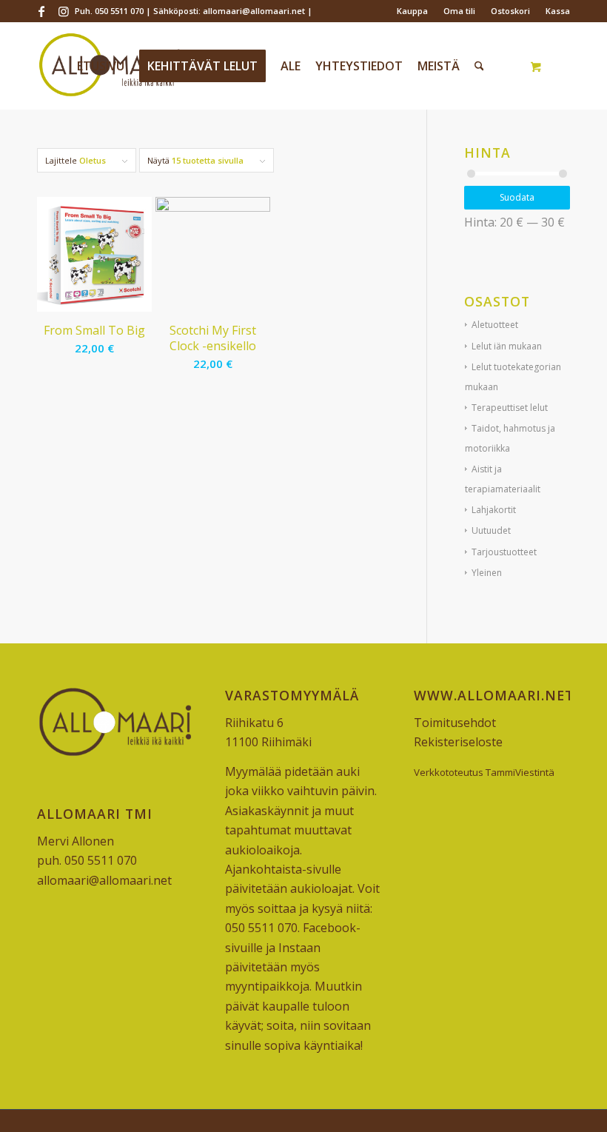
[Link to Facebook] (41, 11)
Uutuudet (491, 530)
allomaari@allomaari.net (104, 880)
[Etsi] (479, 66)
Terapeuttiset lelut (510, 407)
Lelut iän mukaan (507, 346)
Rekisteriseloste (458, 742)
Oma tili (459, 10)
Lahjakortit (494, 509)
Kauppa (412, 10)
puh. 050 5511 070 (87, 860)
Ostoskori (510, 10)
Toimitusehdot (455, 722)
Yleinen (487, 572)
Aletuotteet (495, 324)
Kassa (558, 10)
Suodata (517, 197)
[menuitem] (412, 11)
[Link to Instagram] (64, 11)
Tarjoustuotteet (504, 552)
